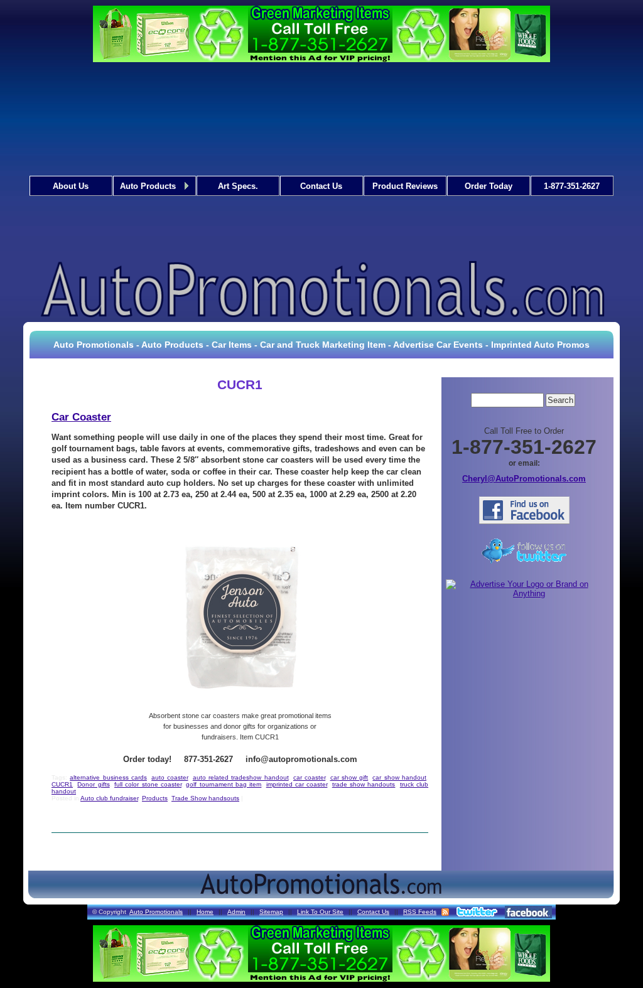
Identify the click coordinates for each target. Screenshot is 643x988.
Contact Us (373, 911)
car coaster (309, 777)
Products (155, 798)
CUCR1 (62, 784)
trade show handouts (364, 784)
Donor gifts (93, 784)
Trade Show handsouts (205, 798)
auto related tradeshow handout (241, 777)
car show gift (349, 777)
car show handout (399, 777)
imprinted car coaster (297, 784)
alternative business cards (108, 777)
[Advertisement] (322, 162)
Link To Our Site (320, 911)
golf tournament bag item (223, 784)
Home (205, 911)
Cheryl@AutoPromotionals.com (524, 478)
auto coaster (169, 777)
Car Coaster (81, 417)
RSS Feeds (419, 911)
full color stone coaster (147, 784)
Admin (236, 911)
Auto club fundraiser (109, 798)
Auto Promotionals (156, 911)
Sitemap (271, 911)
